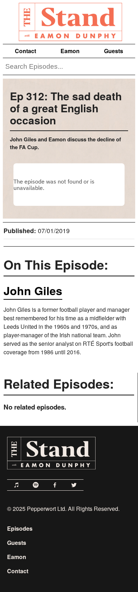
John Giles (33, 290)
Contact (25, 51)
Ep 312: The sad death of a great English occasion (66, 108)
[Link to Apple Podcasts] (16, 485)
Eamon (70, 51)
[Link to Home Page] (69, 20)
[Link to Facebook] (55, 485)
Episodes (20, 528)
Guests (113, 51)
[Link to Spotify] (35, 485)
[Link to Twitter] (74, 485)
